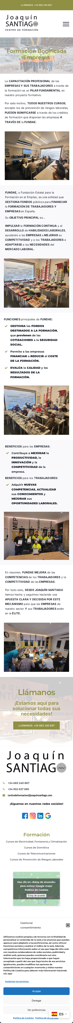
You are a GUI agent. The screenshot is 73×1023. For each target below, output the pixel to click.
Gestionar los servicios (17, 981)
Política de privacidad (46, 1018)
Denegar (36, 1000)
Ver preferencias (37, 1009)
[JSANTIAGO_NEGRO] (22, 15)
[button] (68, 925)
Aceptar (36, 991)
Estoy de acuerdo (36, 895)
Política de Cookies (23, 1018)
